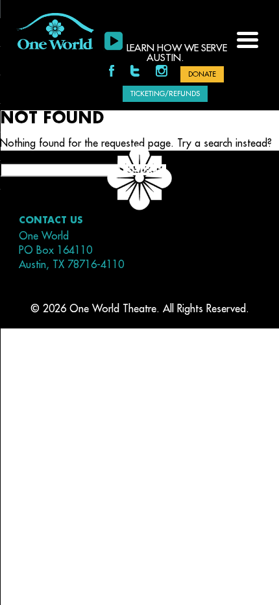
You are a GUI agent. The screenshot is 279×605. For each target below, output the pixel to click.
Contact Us (51, 220)
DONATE (202, 74)
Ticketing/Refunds (165, 93)
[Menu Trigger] (247, 38)
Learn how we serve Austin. (177, 53)
